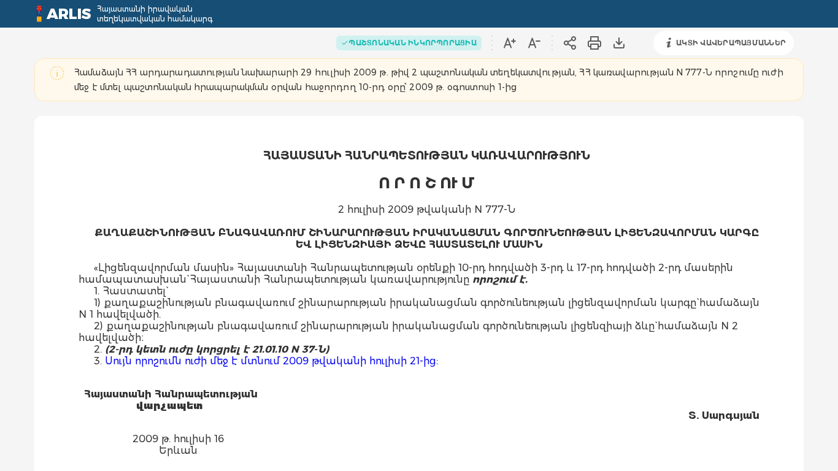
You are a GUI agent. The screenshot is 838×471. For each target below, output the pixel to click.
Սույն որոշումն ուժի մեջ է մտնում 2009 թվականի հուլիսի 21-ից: (271, 361)
